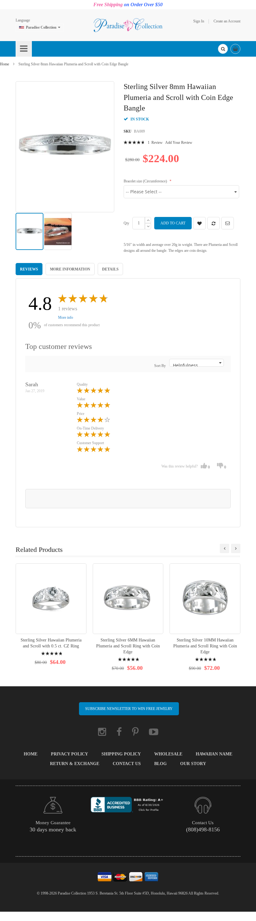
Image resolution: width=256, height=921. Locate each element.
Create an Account (227, 21)
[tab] (29, 269)
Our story (193, 763)
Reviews (29, 269)
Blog (160, 763)
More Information (70, 269)
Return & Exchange (74, 763)
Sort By (160, 366)
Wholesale (168, 754)
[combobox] (223, 49)
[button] (58, 231)
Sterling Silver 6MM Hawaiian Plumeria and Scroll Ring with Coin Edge (128, 646)
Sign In (198, 21)
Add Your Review (178, 142)
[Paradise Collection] (128, 25)
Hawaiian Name (214, 754)
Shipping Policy (121, 754)
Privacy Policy (69, 754)
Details (110, 269)
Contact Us (127, 763)
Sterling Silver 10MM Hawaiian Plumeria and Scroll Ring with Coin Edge (205, 646)
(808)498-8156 (203, 829)
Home (4, 64)
